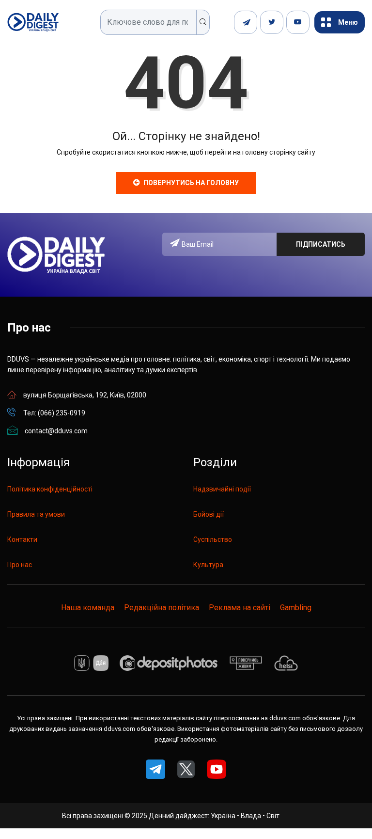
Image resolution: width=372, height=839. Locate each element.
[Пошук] (203, 22)
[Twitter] (271, 22)
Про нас (19, 565)
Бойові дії (208, 514)
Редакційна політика (161, 607)
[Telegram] (245, 22)
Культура (208, 565)
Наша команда (87, 607)
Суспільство (212, 539)
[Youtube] (298, 22)
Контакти (22, 539)
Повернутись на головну (191, 183)
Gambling (295, 607)
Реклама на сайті (239, 607)
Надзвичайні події (222, 489)
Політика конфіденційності (50, 489)
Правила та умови (36, 514)
